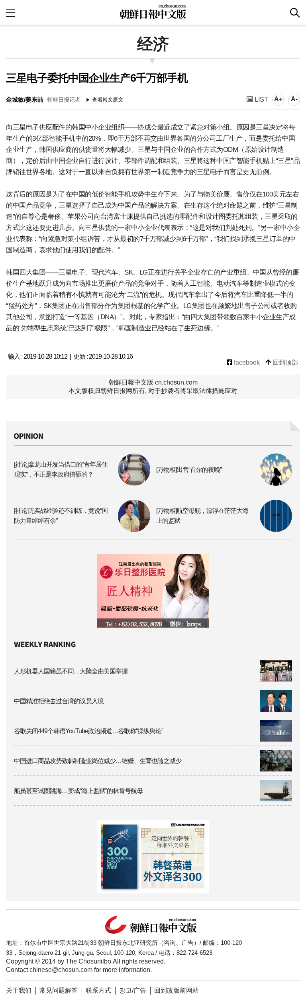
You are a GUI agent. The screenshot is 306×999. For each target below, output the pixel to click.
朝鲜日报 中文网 (153, 11)
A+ (278, 99)
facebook (246, 362)
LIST (260, 99)
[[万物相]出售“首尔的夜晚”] (224, 483)
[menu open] (10, 12)
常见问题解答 (58, 990)
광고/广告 (132, 990)
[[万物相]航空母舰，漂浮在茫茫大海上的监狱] (224, 529)
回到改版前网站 (176, 990)
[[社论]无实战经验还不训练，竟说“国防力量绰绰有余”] (82, 529)
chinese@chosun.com (60, 969)
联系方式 (98, 990)
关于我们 (18, 990)
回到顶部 (284, 362)
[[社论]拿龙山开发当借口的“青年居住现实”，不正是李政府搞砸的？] (82, 483)
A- (294, 99)
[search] (295, 13)
